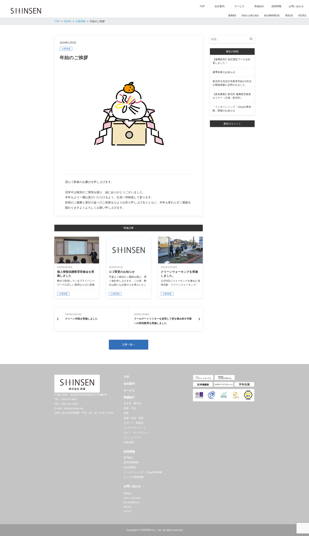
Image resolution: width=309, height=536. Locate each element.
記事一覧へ (128, 344)
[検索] (252, 39)
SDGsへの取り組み (250, 15)
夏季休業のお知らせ (224, 72)
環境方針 (289, 15)
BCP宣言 (302, 15)
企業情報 (66, 49)
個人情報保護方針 (272, 15)
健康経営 (232, 15)
